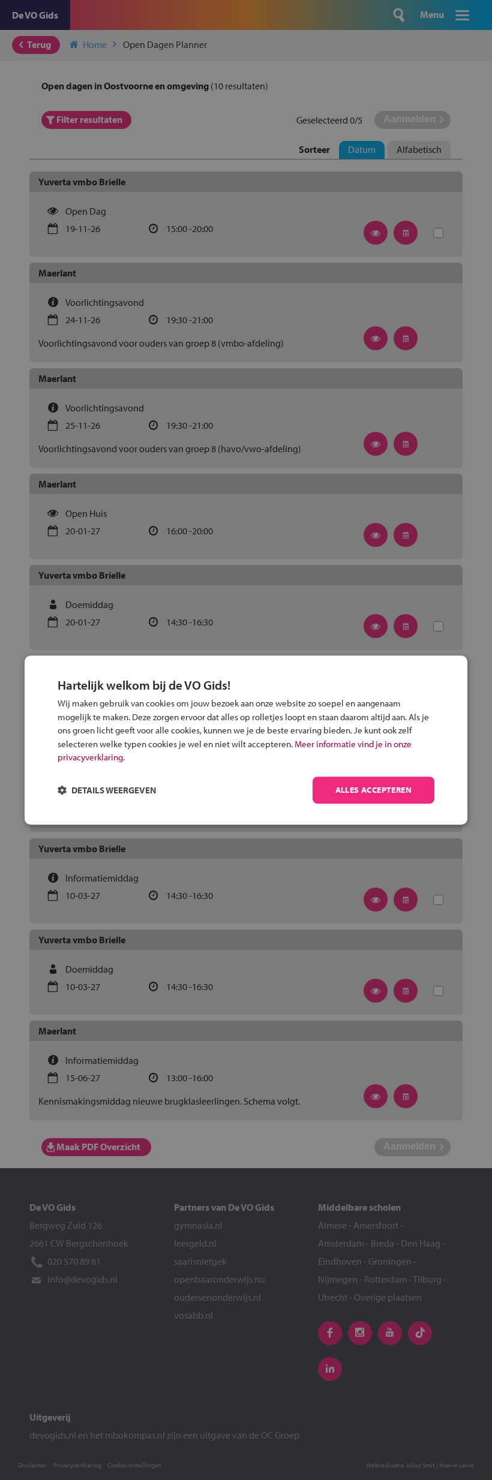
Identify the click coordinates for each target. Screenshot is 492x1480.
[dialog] (246, 740)
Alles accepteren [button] (373, 789)
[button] (107, 790)
